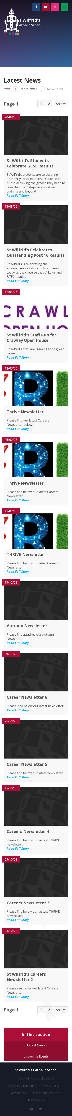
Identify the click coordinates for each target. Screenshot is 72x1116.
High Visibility (36, 1100)
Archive (61, 104)
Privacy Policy (50, 1086)
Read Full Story (18, 195)
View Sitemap (19, 1093)
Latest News (55, 88)
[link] (41, 104)
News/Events (29, 88)
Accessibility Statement (47, 1093)
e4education (28, 1086)
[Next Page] (49, 104)
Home (7, 88)
